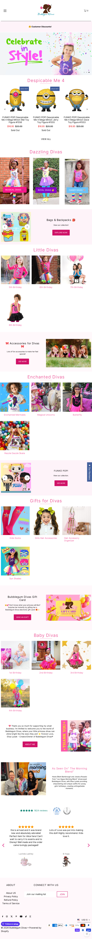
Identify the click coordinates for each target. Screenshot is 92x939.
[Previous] (5, 109)
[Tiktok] (26, 916)
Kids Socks (15, 538)
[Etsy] (30, 916)
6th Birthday (46, 287)
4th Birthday (15, 710)
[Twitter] (12, 916)
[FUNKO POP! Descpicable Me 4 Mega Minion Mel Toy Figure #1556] (15, 100)
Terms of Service (10, 903)
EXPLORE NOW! (61, 233)
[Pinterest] (16, 916)
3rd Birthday (76, 672)
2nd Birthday (46, 672)
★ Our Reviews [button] (89, 472)
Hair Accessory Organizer (71, 539)
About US (11, 893)
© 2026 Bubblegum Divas (14, 927)
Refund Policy (11, 900)
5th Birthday (15, 287)
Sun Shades (15, 578)
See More (22, 361)
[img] (26, 827)
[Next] (87, 109)
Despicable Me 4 (46, 80)
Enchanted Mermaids (15, 415)
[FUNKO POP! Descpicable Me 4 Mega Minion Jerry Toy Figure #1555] (46, 100)
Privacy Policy (11, 896)
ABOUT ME (30, 744)
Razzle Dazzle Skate (14, 453)
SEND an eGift (22, 617)
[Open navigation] (5, 11)
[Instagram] (7, 916)
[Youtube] (21, 916)
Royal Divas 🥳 (46, 190)
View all (46, 139)
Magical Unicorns (46, 415)
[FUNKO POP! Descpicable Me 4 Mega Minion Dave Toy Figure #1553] (77, 100)
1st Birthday (15, 672)
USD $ (84, 920)
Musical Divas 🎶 (14, 190)
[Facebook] (2, 916)
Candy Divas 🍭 (77, 190)
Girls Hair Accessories (46, 538)
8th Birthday (15, 325)
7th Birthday (76, 287)
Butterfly (77, 415)
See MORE (61, 483)
